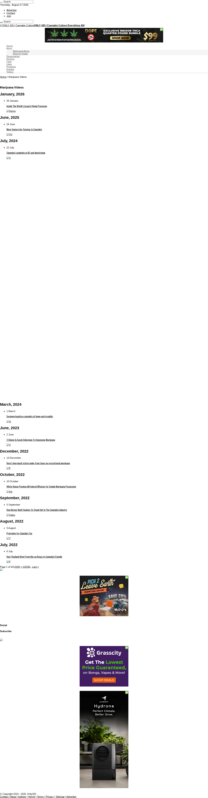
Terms (40, 796)
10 (23, 566)
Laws (9, 64)
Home (9, 46)
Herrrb (31, 796)
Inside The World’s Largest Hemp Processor (26, 106)
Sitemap (60, 796)
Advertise (11, 10)
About (13, 796)
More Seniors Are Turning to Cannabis (24, 129)
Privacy (50, 796)
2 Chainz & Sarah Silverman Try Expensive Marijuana (30, 440)
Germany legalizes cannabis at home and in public (29, 416)
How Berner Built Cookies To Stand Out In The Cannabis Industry (36, 510)
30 (29, 566)
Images (10, 69)
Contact (10, 13)
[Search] (1, 2)
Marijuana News (21, 51)
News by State (20, 53)
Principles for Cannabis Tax (19, 533)
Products (11, 66)
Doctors (10, 59)
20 (26, 566)
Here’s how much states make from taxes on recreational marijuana (38, 463)
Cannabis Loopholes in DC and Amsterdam (25, 152)
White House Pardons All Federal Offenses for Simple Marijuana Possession (41, 486)
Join (8, 16)
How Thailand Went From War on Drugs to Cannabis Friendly (34, 556)
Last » (35, 566)
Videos (9, 72)
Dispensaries (13, 56)
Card (8, 61)
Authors (22, 796)
